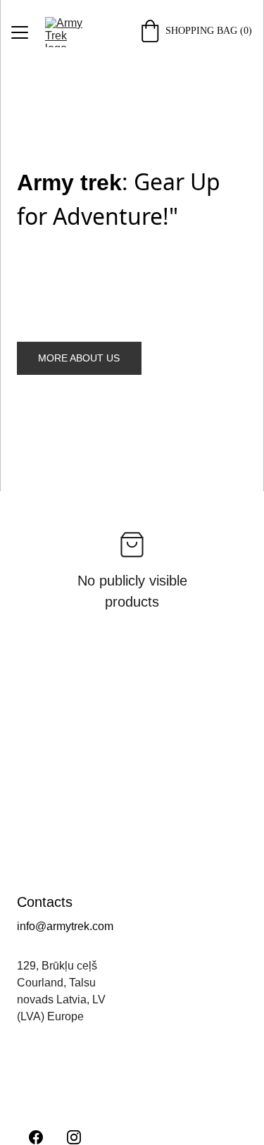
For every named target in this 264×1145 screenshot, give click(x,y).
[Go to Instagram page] (74, 1137)
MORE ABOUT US (79, 358)
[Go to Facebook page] (36, 1137)
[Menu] (19, 32)
